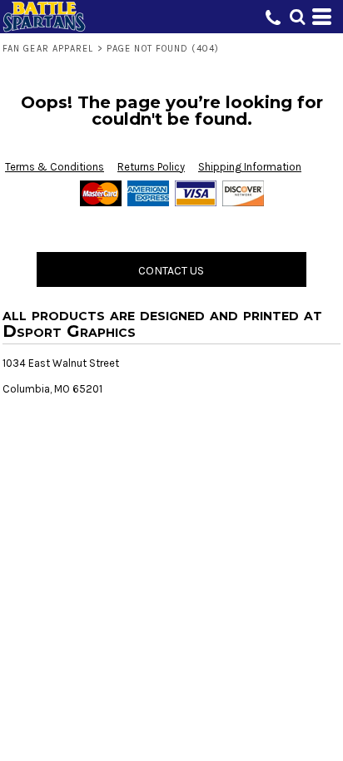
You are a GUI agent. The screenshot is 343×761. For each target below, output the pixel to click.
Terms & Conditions (54, 167)
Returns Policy (151, 167)
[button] (297, 16)
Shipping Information (249, 167)
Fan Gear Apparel (48, 48)
